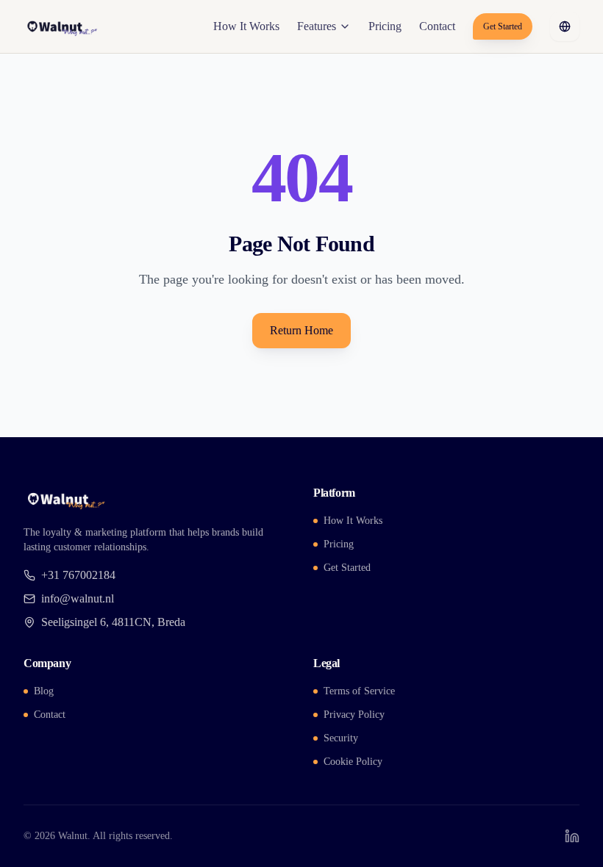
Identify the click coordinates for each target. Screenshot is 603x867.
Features (316, 26)
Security (341, 738)
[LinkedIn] (572, 836)
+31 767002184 (78, 575)
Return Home (301, 330)
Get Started (502, 26)
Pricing (385, 26)
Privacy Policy (354, 714)
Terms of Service (359, 691)
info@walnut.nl (77, 598)
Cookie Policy (353, 761)
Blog (44, 691)
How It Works (246, 26)
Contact (437, 26)
